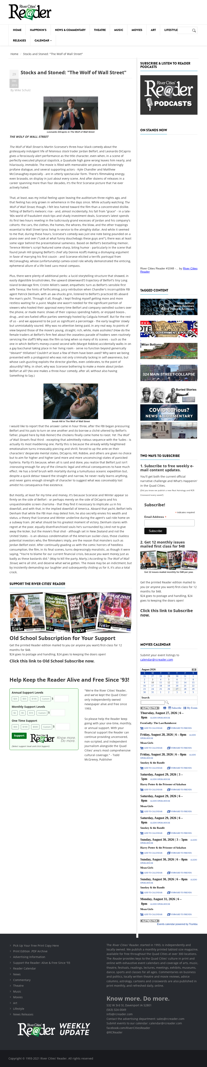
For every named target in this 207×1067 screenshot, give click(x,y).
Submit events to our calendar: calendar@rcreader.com (144, 1023)
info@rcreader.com (120, 1014)
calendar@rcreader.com (156, 659)
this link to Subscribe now (166, 613)
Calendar (42, 40)
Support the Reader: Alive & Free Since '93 (41, 963)
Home (17, 30)
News (17, 974)
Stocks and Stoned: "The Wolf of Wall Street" (73, 72)
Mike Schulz (23, 90)
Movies (137, 30)
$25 (15, 698)
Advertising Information (29, 957)
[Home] (30, 12)
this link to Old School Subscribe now (56, 661)
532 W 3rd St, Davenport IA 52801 (129, 1005)
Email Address (155, 517)
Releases (19, 40)
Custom (45, 698)
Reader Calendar (24, 968)
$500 (35, 726)
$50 (24, 698)
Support (19, 735)
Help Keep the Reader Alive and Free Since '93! (69, 679)
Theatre (100, 30)
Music (118, 30)
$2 (15, 712)
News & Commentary (70, 30)
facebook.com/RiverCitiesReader (128, 1028)
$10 (31, 712)
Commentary (22, 980)
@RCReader (115, 1032)
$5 (22, 712)
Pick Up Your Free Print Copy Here (36, 945)
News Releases (23, 1014)
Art (153, 30)
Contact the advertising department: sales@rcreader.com (145, 1019)
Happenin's (38, 30)
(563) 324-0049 (116, 1010)
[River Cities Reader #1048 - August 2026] (168, 199)
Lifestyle (171, 30)
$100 (34, 698)
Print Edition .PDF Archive (30, 951)
